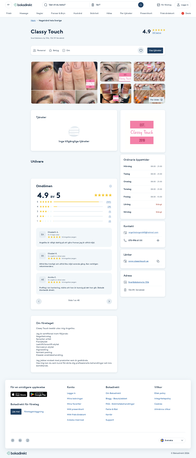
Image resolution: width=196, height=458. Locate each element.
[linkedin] (20, 440)
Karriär (109, 414)
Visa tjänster (155, 50)
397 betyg (156, 33)
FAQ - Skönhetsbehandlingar (120, 404)
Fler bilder (154, 100)
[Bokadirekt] (23, 4)
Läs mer (16, 411)
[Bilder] (143, 131)
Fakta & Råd (112, 409)
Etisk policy (159, 393)
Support (110, 420)
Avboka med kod (75, 420)
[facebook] (27, 440)
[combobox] (66, 4)
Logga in (71, 393)
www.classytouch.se (138, 261)
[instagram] (13, 440)
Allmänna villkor (162, 409)
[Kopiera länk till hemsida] (158, 261)
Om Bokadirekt (113, 393)
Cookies (158, 404)
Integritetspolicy (162, 398)
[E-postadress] (143, 232)
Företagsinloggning (34, 411)
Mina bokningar (75, 398)
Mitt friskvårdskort (76, 414)
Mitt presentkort (75, 409)
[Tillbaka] (8, 4)
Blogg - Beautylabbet (116, 398)
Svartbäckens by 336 (138, 282)
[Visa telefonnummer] (158, 240)
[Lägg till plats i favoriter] (141, 50)
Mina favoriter (74, 404)
